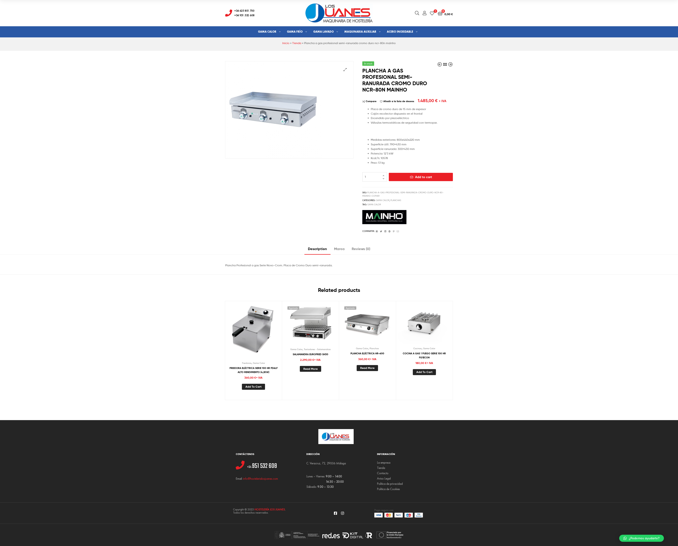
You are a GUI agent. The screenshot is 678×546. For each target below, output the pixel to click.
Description (317, 249)
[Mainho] (384, 217)
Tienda (296, 43)
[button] (641, 538)
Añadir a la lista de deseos (398, 101)
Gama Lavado (323, 32)
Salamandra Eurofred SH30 (310, 354)
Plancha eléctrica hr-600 (367, 353)
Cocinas (417, 348)
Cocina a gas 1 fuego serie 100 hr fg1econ (424, 355)
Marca (339, 249)
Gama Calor (267, 32)
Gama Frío (295, 32)
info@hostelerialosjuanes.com (260, 479)
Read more (310, 369)
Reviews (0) (361, 249)
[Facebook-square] (335, 513)
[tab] (317, 250)
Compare (371, 101)
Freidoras (246, 363)
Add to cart (423, 177)
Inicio (285, 43)
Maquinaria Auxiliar (360, 32)
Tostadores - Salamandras (317, 349)
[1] (432, 13)
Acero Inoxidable (400, 32)
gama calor (374, 204)
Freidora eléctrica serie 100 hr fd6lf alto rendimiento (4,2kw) (254, 370)
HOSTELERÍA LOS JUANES (269, 509)
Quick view (262, 333)
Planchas (395, 200)
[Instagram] (342, 513)
